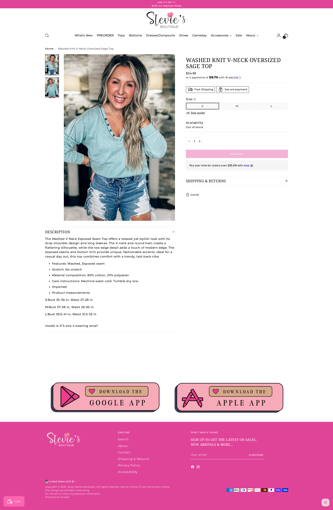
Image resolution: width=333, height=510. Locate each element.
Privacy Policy (129, 465)
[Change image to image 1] (52, 64)
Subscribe (256, 455)
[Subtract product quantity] (189, 141)
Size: (191, 99)
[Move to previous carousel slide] (277, 363)
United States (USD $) (61, 481)
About (123, 446)
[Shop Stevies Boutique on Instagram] (198, 467)
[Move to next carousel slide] (285, 362)
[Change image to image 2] (52, 87)
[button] (237, 77)
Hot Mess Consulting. (77, 490)
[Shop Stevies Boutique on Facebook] (193, 467)
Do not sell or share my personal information (72, 493)
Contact (124, 452)
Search (123, 439)
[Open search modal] (47, 35)
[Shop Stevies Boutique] (166, 20)
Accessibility (128, 472)
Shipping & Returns (133, 459)
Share (194, 194)
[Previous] (122, 4)
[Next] (210, 4)
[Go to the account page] (278, 35)
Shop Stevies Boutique (81, 486)
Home (49, 48)
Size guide (198, 112)
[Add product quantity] (200, 141)
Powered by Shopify (57, 497)
